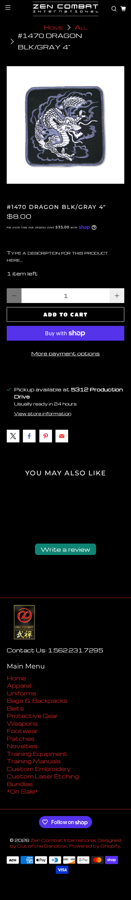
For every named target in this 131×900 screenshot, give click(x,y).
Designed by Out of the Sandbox (65, 843)
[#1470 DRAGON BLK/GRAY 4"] (66, 125)
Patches (21, 738)
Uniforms (21, 693)
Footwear (22, 730)
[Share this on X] (13, 436)
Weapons (22, 723)
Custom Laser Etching (43, 776)
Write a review (65, 549)
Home (53, 27)
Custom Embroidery (39, 768)
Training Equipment (37, 753)
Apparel (19, 685)
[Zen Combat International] (65, 9)
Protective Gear (32, 715)
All (81, 27)
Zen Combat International (62, 840)
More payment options (65, 353)
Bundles (20, 783)
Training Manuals (34, 761)
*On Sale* (22, 791)
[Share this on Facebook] (29, 436)
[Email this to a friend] (61, 436)
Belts (15, 708)
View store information (42, 413)
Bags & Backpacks (37, 700)
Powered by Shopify (94, 846)
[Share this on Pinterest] (45, 436)
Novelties (22, 745)
